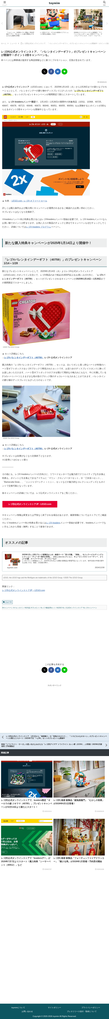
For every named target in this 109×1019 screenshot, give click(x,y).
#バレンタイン (18, 608)
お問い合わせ (27, 1011)
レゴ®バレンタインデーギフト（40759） (24, 357)
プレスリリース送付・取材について (82, 1011)
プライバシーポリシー (90, 1007)
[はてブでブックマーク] (58, 71)
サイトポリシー (54, 1007)
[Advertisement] (54, 633)
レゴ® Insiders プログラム (38, 227)
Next (107, 23)
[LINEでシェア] (64, 71)
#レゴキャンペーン (90, 608)
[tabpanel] (21, 23)
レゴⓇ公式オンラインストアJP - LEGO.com (29, 504)
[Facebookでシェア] (51, 71)
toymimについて (18, 1007)
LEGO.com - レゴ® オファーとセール (29, 201)
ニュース (8, 602)
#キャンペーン (7, 608)
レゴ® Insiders (53, 523)
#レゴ (43, 608)
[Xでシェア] (44, 71)
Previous (2, 23)
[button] (98, 253)
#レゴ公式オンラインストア (72, 608)
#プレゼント (35, 608)
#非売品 (27, 608)
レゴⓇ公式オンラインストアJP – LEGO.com (23, 590)
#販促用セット (50, 608)
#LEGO (59, 608)
